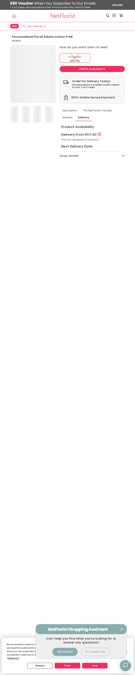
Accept (95, 665)
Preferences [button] (13, 658)
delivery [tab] (83, 117)
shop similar (69, 156)
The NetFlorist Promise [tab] (97, 110)
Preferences (40, 665)
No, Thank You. (95, 652)
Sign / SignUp (114, 15)
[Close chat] (121, 629)
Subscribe (117, 4)
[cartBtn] (121, 15)
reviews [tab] (67, 117)
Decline (68, 665)
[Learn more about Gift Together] (33, 26)
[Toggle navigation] (14, 16)
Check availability (92, 69)
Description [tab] (69, 110)
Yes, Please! (65, 652)
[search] (108, 15)
